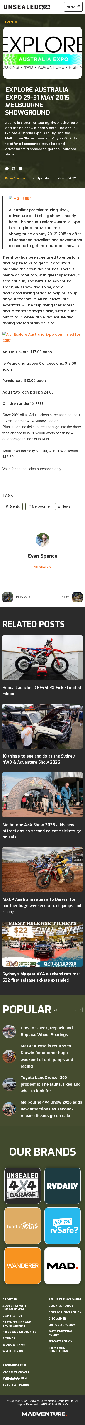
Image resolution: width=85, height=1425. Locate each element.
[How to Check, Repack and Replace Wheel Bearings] (9, 1031)
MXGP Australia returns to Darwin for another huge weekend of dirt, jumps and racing (41, 905)
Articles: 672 (42, 567)
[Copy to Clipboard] (27, 168)
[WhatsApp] (20, 168)
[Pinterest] (13, 168)
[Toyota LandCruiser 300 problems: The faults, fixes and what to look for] (9, 1084)
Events (11, 22)
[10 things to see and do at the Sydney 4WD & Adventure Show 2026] (42, 726)
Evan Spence (15, 178)
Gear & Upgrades (15, 1372)
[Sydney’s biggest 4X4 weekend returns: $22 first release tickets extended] (42, 944)
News (64, 506)
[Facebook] (7, 168)
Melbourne (39, 506)
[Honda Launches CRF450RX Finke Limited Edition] (42, 657)
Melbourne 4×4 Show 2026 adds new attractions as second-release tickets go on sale (42, 831)
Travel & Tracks (15, 1385)
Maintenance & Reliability (14, 1378)
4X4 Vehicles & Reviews (14, 1365)
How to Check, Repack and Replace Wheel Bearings (47, 1031)
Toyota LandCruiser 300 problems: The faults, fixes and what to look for (51, 1084)
